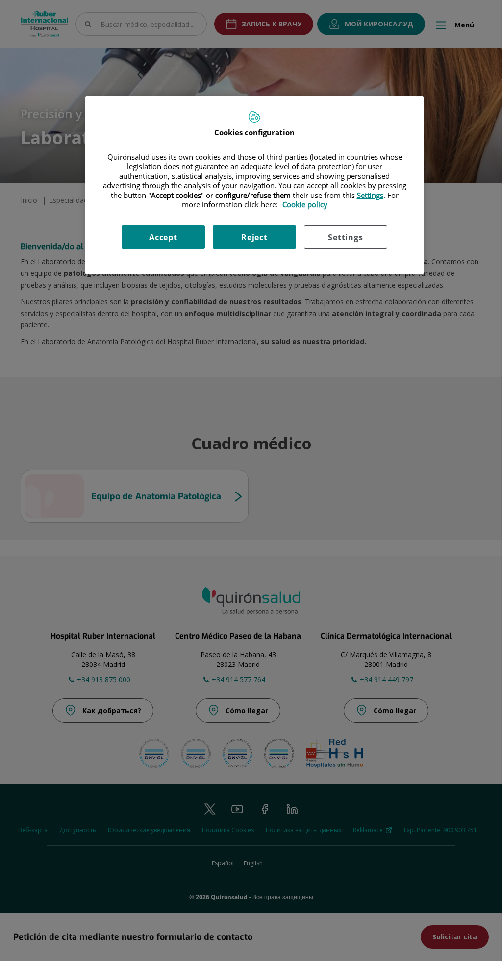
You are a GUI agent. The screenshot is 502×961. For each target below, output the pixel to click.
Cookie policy (304, 204)
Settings (345, 237)
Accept (163, 237)
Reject (254, 237)
